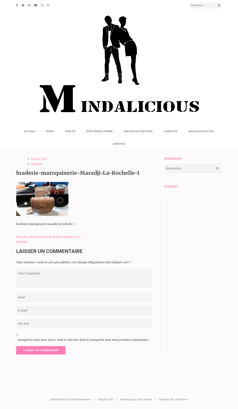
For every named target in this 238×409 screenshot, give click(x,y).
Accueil (29, 131)
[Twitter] (23, 5)
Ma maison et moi (201, 131)
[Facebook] (17, 5)
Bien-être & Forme (99, 131)
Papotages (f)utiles (138, 131)
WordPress (181, 399)
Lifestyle (171, 131)
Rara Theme (144, 399)
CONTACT (171, 186)
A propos (119, 143)
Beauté (70, 131)
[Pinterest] (48, 5)
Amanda (36, 164)
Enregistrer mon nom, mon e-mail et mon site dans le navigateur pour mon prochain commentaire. (83, 339)
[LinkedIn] (29, 5)
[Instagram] (42, 5)
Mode (50, 131)
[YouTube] (35, 5)
